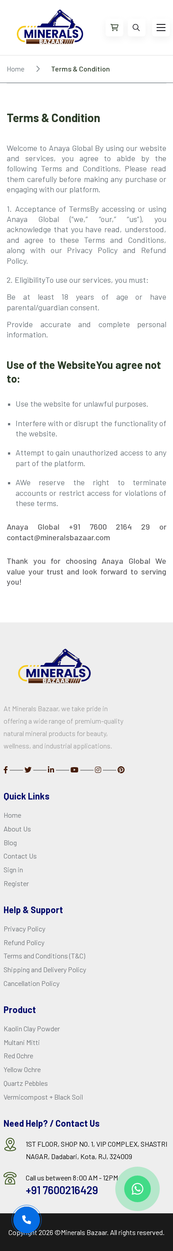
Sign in (13, 869)
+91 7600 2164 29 (109, 526)
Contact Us (20, 855)
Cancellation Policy (31, 983)
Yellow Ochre (22, 1069)
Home (15, 68)
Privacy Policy (24, 928)
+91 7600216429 (62, 1190)
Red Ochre (18, 1055)
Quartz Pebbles (26, 1083)
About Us (17, 828)
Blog (10, 842)
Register (16, 883)
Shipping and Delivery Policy (45, 969)
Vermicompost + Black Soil (43, 1097)
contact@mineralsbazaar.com (58, 537)
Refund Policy (24, 942)
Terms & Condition (80, 68)
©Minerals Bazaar (81, 1232)
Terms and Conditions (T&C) (44, 955)
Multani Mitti (22, 1042)
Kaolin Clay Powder (32, 1028)
